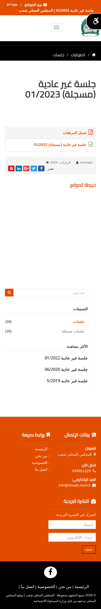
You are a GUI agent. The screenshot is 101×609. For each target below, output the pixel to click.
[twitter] (34, 168)
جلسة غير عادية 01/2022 (66, 358)
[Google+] (26, 168)
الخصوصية (39, 463)
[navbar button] (56, 27)
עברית (12, 4)
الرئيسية (41, 449)
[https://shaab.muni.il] (94, 55)
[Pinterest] (11, 168)
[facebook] (41, 168)
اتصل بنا (41, 469)
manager (86, 162)
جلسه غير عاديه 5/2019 (67, 381)
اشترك (88, 550)
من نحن (41, 456)
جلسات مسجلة (73, 331)
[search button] (9, 292)
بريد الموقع (34, 4)
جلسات (79, 322)
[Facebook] (50, 572)
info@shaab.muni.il (74, 485)
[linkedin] (19, 168)
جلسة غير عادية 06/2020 (66, 369)
